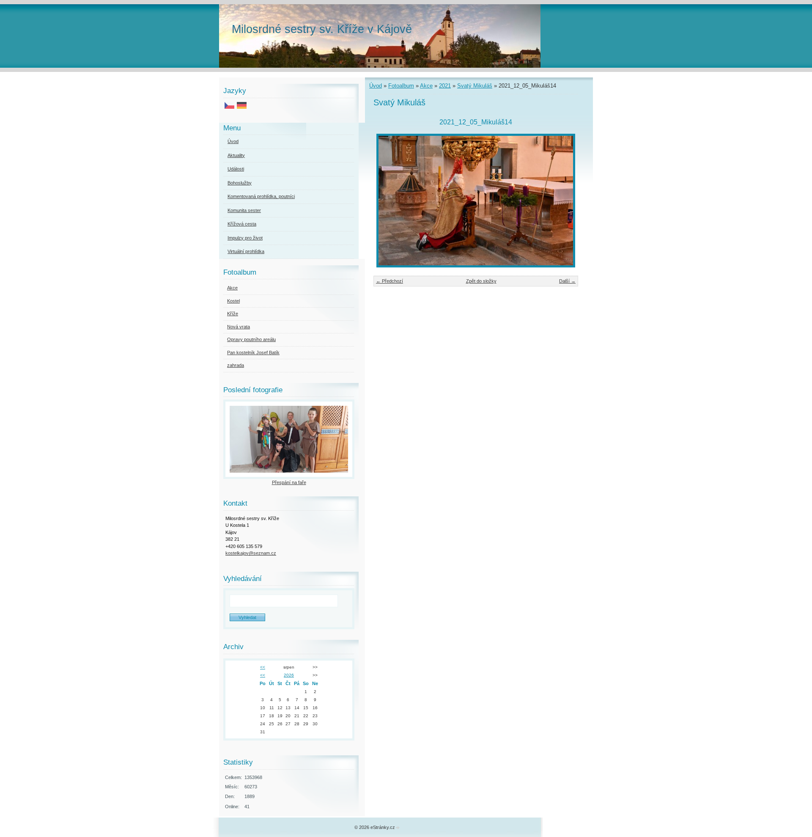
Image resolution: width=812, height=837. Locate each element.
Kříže (232, 313)
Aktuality (236, 155)
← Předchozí (389, 281)
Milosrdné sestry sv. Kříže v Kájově (322, 29)
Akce (426, 86)
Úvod (375, 86)
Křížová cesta (242, 223)
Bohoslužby (240, 182)
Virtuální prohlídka (246, 251)
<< (262, 667)
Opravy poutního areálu (251, 339)
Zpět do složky (481, 281)
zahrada (235, 365)
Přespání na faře (289, 482)
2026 (289, 675)
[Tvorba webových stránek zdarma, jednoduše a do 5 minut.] (398, 828)
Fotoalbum (401, 86)
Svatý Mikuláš (474, 86)
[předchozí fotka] (387, 200)
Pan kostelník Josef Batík (253, 352)
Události (236, 168)
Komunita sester (244, 210)
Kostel (233, 300)
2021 (445, 86)
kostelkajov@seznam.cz (250, 553)
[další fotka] (564, 200)
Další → (567, 281)
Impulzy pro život (245, 237)
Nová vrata (238, 326)
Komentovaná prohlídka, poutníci (261, 196)
